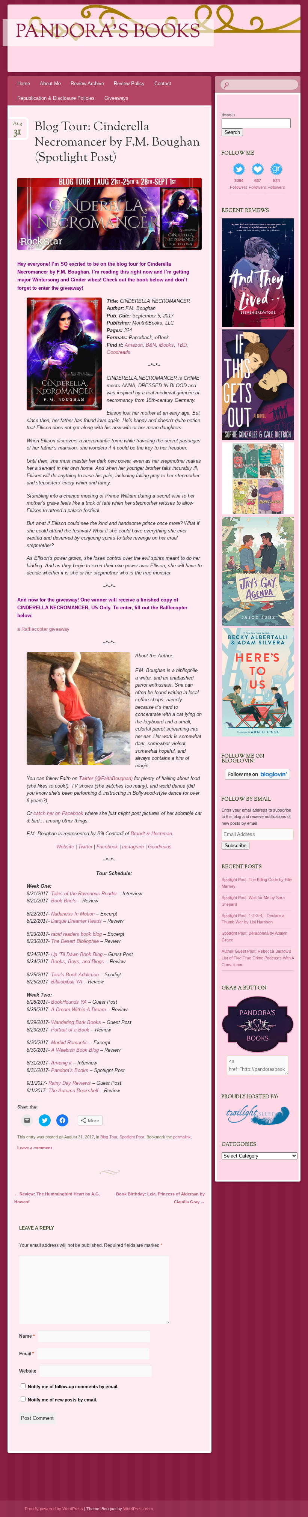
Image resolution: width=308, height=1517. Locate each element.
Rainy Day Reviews (69, 1083)
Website (65, 846)
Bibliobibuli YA (66, 982)
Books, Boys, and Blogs (77, 961)
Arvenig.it (61, 1063)
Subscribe (235, 845)
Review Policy (129, 83)
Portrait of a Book (70, 1030)
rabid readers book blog (76, 934)
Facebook (107, 846)
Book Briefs (64, 901)
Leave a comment (34, 1148)
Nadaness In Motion (73, 914)
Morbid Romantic (69, 1042)
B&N (151, 345)
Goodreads (118, 352)
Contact (162, 83)
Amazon (134, 345)
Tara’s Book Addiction (75, 974)
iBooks (166, 345)
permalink (182, 1137)
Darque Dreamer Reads (76, 921)
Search (228, 114)
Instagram (133, 846)
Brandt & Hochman (151, 833)
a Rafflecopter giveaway (43, 629)
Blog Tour (108, 1137)
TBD (182, 345)
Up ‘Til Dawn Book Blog (77, 954)
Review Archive (87, 83)
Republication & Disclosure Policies (56, 98)
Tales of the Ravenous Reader (84, 893)
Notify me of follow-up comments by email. (73, 1386)
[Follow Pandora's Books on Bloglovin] (257, 778)
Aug (17, 125)
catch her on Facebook (58, 813)
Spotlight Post (131, 1137)
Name (27, 1336)
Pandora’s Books (69, 1070)
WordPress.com (138, 1508)
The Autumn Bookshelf (73, 1090)
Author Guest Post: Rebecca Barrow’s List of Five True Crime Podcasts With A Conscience (258, 958)
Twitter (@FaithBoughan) (106, 778)
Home (23, 83)
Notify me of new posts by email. (62, 1400)
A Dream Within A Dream (78, 1009)
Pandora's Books (108, 32)
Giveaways (116, 98)
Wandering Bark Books (76, 1022)
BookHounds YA (69, 1002)
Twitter (85, 846)
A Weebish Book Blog (75, 1050)
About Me (50, 83)
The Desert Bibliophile (75, 941)
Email (26, 1353)
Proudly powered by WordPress (54, 1508)
